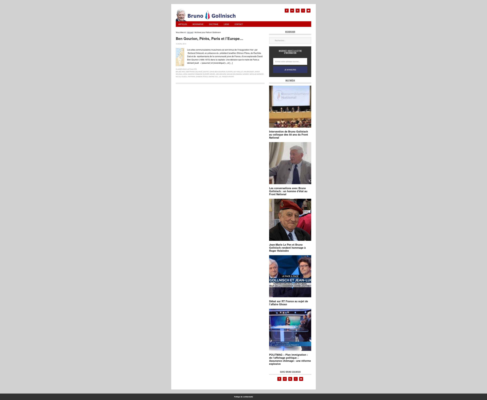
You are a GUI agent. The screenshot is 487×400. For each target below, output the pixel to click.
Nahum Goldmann (234, 74)
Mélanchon (221, 74)
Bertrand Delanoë (194, 71)
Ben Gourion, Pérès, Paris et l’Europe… (209, 38)
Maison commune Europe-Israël (201, 74)
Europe (229, 71)
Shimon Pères (202, 76)
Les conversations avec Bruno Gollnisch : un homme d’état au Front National (288, 191)
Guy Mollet (238, 71)
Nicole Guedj (181, 76)
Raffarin (191, 76)
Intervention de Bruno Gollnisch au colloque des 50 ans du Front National (288, 134)
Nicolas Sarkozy (257, 74)
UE (220, 76)
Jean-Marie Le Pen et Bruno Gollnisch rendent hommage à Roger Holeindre (287, 247)
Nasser (245, 74)
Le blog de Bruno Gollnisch (209, 15)
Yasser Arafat (228, 76)
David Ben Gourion (217, 71)
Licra (185, 74)
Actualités (192, 69)
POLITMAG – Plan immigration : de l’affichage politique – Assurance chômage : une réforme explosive (290, 359)
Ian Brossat (249, 71)
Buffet (206, 71)
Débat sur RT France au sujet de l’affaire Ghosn (288, 302)
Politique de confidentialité (243, 397)
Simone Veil (213, 76)
